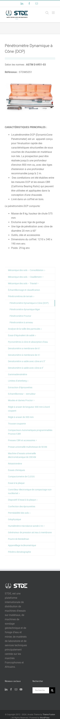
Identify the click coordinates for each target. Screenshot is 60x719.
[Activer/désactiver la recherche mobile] (47, 12)
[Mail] (16, 689)
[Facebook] (11, 689)
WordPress (44, 718)
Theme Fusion (49, 714)
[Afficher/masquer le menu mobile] (53, 12)
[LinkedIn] (6, 689)
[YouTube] (21, 689)
